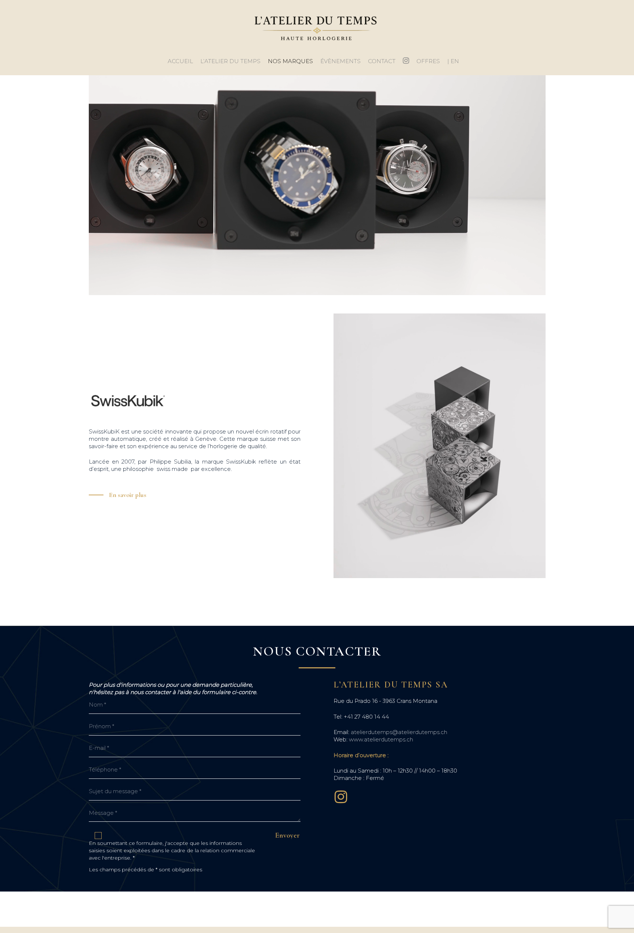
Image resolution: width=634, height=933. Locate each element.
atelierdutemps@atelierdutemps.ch (399, 732)
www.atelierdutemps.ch (381, 739)
